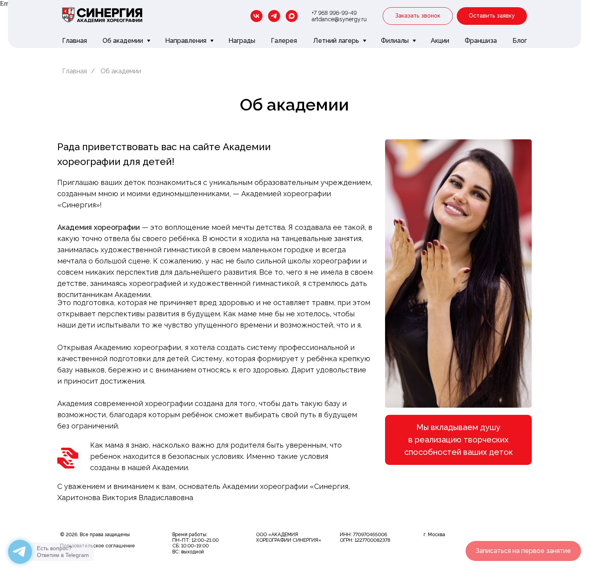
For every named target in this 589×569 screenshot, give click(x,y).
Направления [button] (186, 40)
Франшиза (481, 40)
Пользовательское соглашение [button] (97, 546)
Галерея (284, 40)
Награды (241, 40)
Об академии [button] (124, 40)
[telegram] (274, 16)
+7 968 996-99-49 (334, 13)
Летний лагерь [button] (337, 40)
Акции (440, 40)
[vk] (256, 16)
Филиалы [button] (395, 40)
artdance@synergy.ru (339, 19)
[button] (418, 16)
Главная (74, 40)
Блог (519, 40)
